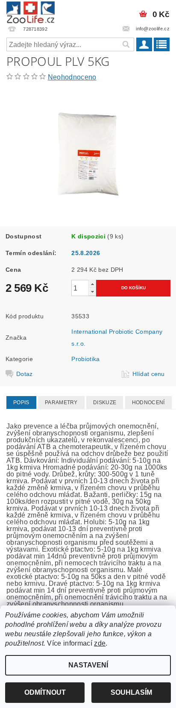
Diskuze (104, 402)
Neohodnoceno (72, 77)
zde (100, 643)
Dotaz (24, 373)
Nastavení (88, 665)
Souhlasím (131, 692)
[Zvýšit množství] (92, 284)
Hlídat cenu (148, 373)
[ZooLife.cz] (30, 11)
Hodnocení (148, 402)
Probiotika (85, 358)
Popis (21, 402)
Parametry (61, 402)
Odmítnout (45, 692)
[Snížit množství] (92, 292)
